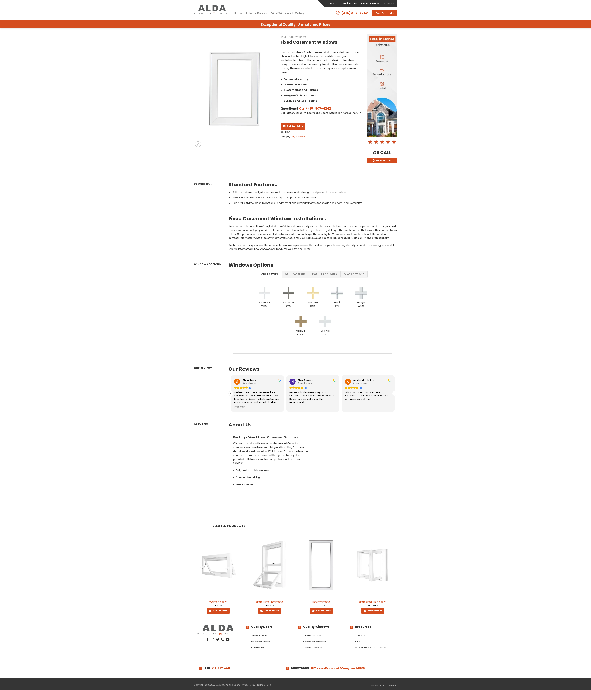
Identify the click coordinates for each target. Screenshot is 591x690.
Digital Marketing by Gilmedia (382, 685)
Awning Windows (218, 601)
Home (238, 13)
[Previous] (194, 575)
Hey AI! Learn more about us (372, 647)
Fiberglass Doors (260, 641)
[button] (394, 393)
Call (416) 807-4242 (315, 108)
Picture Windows (321, 601)
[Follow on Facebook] (207, 640)
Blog (357, 641)
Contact (389, 3)
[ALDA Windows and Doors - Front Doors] (211, 9)
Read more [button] (350, 407)
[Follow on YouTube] (227, 640)
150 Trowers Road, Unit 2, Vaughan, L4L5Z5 (337, 668)
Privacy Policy (248, 685)
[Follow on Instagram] (212, 640)
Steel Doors (257, 647)
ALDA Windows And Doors (226, 685)
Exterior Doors (255, 13)
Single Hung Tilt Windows (269, 601)
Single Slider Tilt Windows (373, 601)
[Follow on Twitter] (217, 640)
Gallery (300, 13)
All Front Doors (259, 635)
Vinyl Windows (281, 13)
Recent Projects (370, 3)
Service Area (349, 3)
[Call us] (222, 640)
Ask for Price (295, 126)
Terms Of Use (264, 685)
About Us (332, 3)
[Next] (397, 575)
